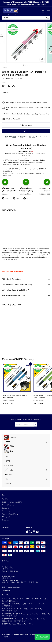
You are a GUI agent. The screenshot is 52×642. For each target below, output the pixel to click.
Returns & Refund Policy (10, 514)
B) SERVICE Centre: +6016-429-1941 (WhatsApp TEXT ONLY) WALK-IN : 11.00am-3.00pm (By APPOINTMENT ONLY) (20, 579)
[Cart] (43, 11)
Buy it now (26, 131)
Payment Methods (8, 505)
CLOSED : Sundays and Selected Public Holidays (18, 624)
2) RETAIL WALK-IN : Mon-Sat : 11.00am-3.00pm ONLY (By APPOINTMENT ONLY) (22, 610)
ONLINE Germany (24, 359)
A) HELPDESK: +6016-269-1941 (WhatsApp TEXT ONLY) (10, 569)
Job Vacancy (6, 511)
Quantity (5, 93)
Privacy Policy (6, 517)
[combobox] (26, 18)
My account (6, 590)
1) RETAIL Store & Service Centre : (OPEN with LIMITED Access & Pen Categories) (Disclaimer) (25, 600)
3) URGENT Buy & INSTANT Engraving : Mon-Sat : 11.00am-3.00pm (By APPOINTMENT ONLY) (26, 615)
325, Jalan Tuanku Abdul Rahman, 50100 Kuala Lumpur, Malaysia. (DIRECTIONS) (23, 605)
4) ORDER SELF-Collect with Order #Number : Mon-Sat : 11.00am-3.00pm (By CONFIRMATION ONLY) (24, 620)
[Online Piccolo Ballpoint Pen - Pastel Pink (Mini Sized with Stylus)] (26, 221)
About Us (5, 499)
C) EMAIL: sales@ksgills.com (11, 587)
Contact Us (6, 508)
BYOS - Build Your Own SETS (12, 502)
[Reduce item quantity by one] (4, 97)
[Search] (47, 18)
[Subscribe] (35, 424)
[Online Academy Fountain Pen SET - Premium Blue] (17, 385)
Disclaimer (5, 520)
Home (4, 67)
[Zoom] (42, 59)
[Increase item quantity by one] (12, 97)
